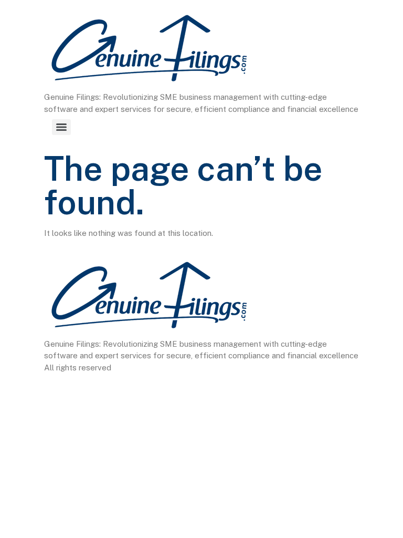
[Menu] (61, 127)
